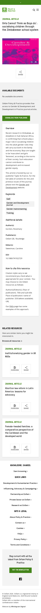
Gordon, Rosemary (14, 229)
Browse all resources (11, 341)
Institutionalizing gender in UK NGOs (20, 355)
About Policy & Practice (20, 517)
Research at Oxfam (20, 505)
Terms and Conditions (19, 545)
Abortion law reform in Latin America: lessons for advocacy (19, 392)
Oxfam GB (10, 238)
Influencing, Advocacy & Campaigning (20, 489)
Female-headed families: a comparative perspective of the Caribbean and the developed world (19, 431)
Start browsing (20, 471)
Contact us (19, 523)
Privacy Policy (20, 539)
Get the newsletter (20, 570)
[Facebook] (20, 578)
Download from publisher (16, 118)
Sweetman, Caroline (14, 248)
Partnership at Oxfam (19, 494)
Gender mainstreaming (16, 209)
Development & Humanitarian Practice (20, 483)
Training (10, 213)
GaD (8, 199)
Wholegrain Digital (18, 606)
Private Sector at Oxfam (20, 500)
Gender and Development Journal (17, 204)
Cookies (20, 528)
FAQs (11, 306)
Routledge (20, 238)
